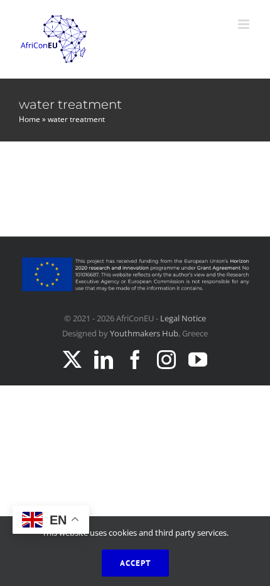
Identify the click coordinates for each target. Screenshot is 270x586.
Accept (135, 563)
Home (29, 119)
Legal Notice (183, 318)
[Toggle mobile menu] (244, 24)
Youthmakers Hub (144, 333)
